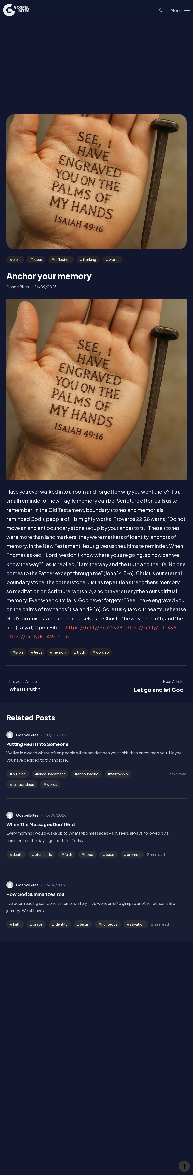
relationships (23, 784)
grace (37, 924)
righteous (109, 924)
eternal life (43, 854)
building (19, 774)
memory (60, 652)
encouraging (88, 774)
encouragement (51, 774)
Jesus (37, 259)
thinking (89, 259)
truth (81, 652)
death (17, 854)
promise (134, 854)
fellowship (119, 774)
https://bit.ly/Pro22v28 (94, 627)
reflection (62, 259)
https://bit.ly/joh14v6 (150, 627)
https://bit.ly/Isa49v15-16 (37, 636)
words (114, 259)
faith (68, 854)
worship (102, 652)
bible (17, 259)
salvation (137, 924)
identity (61, 924)
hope (88, 854)
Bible (19, 652)
